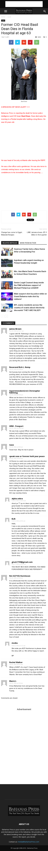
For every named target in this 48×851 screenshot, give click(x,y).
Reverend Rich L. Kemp (19, 367)
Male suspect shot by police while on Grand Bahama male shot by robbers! (30, 296)
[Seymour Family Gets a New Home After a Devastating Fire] (7, 252)
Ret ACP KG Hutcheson (19, 576)
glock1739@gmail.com (22, 562)
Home (3, 17)
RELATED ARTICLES (10, 243)
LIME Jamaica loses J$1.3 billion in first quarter (37, 233)
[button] (44, 11)
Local (9, 17)
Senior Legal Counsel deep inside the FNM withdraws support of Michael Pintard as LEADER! (29, 285)
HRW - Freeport (16, 426)
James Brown (15, 329)
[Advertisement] (24, 4)
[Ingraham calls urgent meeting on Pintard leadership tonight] (7, 263)
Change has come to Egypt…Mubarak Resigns (12, 233)
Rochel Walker (16, 662)
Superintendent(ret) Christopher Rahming (24, 392)
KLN (13, 519)
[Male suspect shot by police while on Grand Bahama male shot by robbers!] (7, 296)
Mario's (12, 681)
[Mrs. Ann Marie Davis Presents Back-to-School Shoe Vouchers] (7, 274)
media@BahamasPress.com (28, 842)
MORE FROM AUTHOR (28, 243)
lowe (11, 445)
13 (46, 37)
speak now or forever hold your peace (27, 456)
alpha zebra (17, 499)
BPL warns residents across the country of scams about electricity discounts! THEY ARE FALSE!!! (29, 307)
